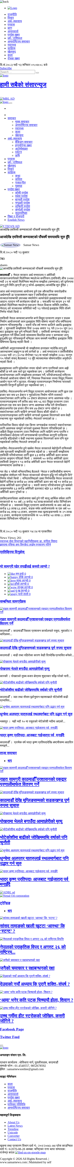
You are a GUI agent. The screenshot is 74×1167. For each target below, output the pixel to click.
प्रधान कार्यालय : (9, 1062)
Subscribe (6, 68)
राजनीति (12, 14)
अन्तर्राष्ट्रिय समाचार (19, 41)
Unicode (13, 1132)
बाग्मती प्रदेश (22, 199)
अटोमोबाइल (21, 148)
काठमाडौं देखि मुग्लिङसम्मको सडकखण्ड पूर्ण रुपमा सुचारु (36, 648)
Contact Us (14, 1139)
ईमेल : (3, 1069)
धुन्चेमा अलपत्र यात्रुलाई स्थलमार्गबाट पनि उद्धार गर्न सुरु (36, 714)
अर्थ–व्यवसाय (15, 21)
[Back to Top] (1, 1045)
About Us (13, 1122)
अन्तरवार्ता (13, 31)
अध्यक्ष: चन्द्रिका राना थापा (40, 1149)
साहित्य (11, 48)
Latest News (15, 1125)
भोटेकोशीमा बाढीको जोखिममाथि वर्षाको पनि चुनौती (31, 690)
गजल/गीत (20, 182)
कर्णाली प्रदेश (22, 209)
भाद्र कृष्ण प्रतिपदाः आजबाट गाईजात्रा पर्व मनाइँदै (32, 735)
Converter (14, 1135)
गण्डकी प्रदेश (22, 202)
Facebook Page (12, 1029)
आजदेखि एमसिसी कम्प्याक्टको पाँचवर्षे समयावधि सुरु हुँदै (29, 229)
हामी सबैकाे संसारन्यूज (23, 84)
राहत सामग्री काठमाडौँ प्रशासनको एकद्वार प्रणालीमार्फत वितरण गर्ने (33, 782)
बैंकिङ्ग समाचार (23, 142)
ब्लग (10, 28)
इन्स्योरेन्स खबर (23, 145)
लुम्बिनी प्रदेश (22, 206)
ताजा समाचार (8, 753)
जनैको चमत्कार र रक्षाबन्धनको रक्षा (27, 968)
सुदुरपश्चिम (21, 213)
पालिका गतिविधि (16, 1104)
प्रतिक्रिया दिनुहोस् (12, 552)
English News (16, 219)
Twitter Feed (10, 1037)
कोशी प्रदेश (21, 192)
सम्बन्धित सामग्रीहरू (13, 601)
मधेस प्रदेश (21, 196)
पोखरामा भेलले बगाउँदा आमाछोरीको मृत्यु (25, 669)
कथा (17, 175)
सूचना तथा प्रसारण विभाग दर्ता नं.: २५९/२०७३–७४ (28, 1145)
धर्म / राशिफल (15, 38)
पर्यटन (18, 152)
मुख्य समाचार (22, 121)
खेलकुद (12, 51)
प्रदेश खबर (14, 34)
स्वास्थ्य (12, 44)
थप (10, 761)
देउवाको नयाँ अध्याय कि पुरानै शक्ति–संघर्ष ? (35, 984)
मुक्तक (18, 186)
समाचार (12, 118)
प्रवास (11, 24)
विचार (11, 17)
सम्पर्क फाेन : (7, 1065)
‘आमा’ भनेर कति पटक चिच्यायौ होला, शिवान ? (36, 1000)
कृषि (17, 155)
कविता (18, 179)
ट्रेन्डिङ (5, 903)
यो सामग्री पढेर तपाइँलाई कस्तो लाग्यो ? (25, 566)
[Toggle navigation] (10, 103)
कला (10, 55)
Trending (13, 1129)
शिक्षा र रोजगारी (16, 216)
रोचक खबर (14, 58)
